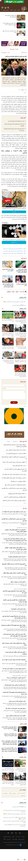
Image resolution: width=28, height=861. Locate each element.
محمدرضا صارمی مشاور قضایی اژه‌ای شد (16, 557)
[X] (16, 833)
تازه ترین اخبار (23, 441)
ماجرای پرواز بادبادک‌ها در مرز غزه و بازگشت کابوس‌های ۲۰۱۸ (14, 565)
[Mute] (5, 236)
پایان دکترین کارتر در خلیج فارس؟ (18, 609)
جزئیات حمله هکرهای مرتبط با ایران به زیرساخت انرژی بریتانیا (14, 644)
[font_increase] (25, 90)
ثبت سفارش (14, 242)
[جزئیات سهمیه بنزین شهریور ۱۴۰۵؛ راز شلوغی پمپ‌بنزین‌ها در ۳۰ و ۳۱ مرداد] (21, 25)
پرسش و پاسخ (21, 839)
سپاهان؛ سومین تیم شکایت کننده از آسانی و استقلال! (14, 500)
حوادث (11, 10)
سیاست (18, 10)
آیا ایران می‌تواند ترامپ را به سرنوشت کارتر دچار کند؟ (14, 669)
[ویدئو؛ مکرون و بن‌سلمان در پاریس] (21, 279)
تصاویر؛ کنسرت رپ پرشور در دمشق (18, 582)
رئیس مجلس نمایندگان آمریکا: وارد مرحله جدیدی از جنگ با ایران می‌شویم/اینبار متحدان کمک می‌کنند (15, 539)
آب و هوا (9, 839)
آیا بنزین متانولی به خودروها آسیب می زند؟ (16, 678)
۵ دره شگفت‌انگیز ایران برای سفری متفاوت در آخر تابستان (13, 249)
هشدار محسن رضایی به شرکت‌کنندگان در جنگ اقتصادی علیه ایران (14, 520)
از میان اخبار (24, 258)
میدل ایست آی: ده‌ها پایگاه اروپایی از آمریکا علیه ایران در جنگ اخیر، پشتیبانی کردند (14, 617)
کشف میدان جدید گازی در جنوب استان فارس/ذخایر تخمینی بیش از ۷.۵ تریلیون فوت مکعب (15, 635)
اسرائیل (8, 291)
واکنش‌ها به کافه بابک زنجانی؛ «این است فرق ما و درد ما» (14, 660)
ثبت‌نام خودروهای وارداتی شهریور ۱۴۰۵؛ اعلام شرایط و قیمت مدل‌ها (15, 693)
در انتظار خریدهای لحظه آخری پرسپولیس (16, 493)
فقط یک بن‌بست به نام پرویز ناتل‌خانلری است (15, 453)
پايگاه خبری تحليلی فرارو (11, 842)
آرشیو (13, 837)
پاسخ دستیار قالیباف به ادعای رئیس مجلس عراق (15, 485)
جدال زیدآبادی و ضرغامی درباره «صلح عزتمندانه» (14, 685)
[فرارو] (24, 9)
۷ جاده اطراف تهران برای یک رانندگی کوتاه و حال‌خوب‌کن (14, 251)
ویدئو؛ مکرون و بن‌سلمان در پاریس (21, 284)
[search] (8, 7)
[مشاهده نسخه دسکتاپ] (5, 8)
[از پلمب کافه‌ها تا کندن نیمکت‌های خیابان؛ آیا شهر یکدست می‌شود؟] (22, 736)
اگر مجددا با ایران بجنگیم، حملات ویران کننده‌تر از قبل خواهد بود (14, 125)
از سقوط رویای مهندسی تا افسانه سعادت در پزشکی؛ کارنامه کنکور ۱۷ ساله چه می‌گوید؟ (9, 728)
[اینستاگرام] (12, 833)
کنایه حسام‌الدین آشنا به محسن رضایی (17, 701)
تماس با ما (18, 837)
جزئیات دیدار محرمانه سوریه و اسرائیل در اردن (7, 270)
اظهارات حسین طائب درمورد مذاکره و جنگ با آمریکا (14, 462)
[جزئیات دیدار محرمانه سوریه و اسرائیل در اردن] (7, 264)
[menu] (2, 8)
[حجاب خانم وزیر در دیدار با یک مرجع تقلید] (21, 33)
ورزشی (15, 10)
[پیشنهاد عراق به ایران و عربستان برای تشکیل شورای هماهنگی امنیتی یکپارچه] (21, 264)
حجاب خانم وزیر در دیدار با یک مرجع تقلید (9, 31)
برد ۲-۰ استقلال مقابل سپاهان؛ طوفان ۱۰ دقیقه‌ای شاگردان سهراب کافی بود (16, 548)
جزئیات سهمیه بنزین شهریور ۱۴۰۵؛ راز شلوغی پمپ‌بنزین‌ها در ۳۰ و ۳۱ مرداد (9, 25)
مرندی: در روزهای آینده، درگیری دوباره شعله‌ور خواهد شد (13, 478)
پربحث (8, 441)
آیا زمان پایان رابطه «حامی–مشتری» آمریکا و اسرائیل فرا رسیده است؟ (14, 129)
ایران (17, 291)
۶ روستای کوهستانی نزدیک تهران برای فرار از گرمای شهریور (13, 253)
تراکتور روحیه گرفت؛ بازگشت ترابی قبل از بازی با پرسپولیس (16, 653)
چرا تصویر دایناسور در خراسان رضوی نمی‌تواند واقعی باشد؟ (15, 574)
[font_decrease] (19, 90)
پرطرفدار (15, 441)
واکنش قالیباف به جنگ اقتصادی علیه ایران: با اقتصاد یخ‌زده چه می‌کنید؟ (15, 601)
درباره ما (23, 837)
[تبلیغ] (14, 3)
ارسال (14, 402)
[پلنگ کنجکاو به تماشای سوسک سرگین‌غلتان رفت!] (21, 18)
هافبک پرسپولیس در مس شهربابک (18, 481)
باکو (13, 291)
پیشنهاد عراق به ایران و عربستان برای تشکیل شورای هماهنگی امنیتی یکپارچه (21, 271)
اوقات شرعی (14, 839)
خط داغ (25, 508)
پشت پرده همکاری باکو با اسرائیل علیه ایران (16, 121)
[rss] (20, 833)
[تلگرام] (8, 833)
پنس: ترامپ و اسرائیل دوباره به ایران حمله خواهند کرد (13, 474)
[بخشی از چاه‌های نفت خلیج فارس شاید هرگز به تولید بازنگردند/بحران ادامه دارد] (7, 279)
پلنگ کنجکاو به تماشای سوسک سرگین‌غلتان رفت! (10, 16)
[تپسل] (2, 190)
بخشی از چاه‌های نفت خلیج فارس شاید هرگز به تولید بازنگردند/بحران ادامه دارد (8, 285)
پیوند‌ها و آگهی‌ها (6, 837)
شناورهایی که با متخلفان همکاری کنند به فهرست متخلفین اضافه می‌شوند (16, 530)
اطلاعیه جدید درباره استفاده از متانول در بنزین (15, 716)
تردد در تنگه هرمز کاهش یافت (19, 466)
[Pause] (3, 236)
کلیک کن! (14, 212)
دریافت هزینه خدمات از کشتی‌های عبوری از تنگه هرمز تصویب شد (15, 592)
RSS (5, 839)
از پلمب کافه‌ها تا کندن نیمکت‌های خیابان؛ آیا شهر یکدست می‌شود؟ (10, 734)
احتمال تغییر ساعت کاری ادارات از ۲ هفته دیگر (15, 708)
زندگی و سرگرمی (6, 10)
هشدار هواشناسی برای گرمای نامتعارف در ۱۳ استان (14, 497)
